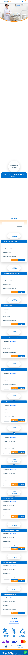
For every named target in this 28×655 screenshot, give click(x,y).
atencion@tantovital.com (14, 623)
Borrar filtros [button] (19, 226)
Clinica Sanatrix (13, 245)
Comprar (15, 260)
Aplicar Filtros (6, 223)
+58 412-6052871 (14, 621)
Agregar (22, 260)
